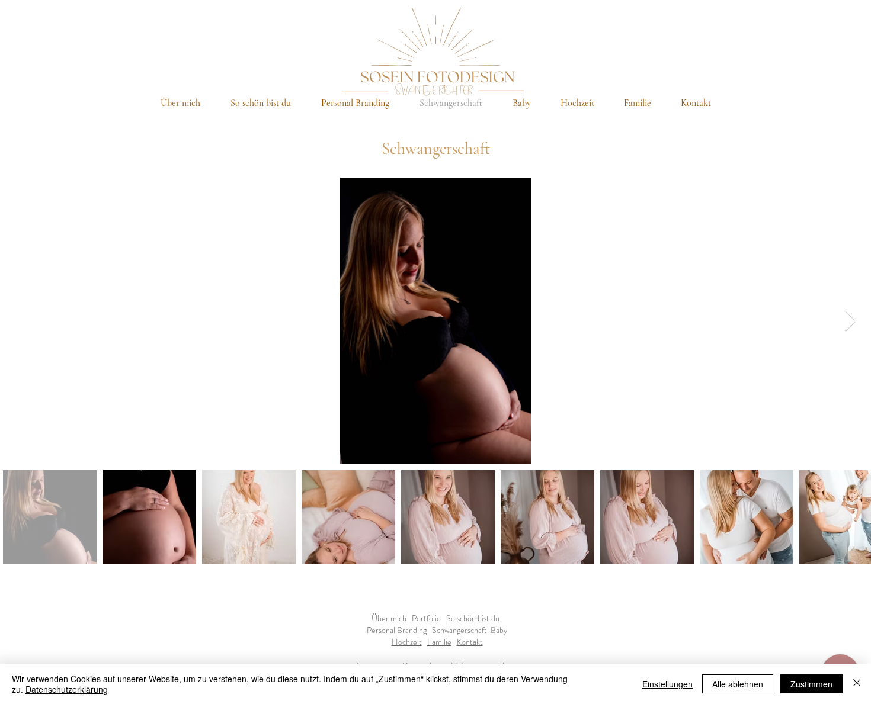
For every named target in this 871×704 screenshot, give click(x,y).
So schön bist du (472, 618)
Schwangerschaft (459, 630)
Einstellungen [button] (667, 684)
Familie (439, 642)
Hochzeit (407, 642)
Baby (499, 630)
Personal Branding (397, 630)
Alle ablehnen (737, 684)
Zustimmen (811, 684)
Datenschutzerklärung (66, 689)
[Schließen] (857, 684)
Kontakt (470, 642)
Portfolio (426, 618)
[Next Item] (850, 321)
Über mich (389, 618)
